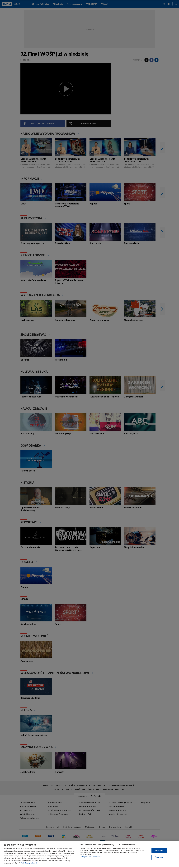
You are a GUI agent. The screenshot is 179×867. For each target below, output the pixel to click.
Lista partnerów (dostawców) (91, 857)
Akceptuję (159, 850)
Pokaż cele (159, 857)
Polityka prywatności (29, 863)
